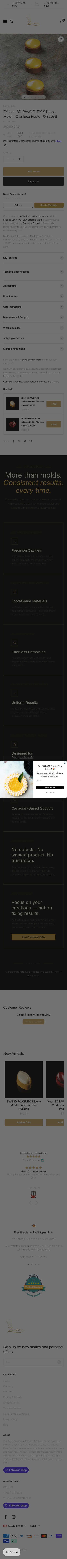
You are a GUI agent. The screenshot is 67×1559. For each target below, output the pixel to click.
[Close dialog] (65, 763)
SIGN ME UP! (50, 788)
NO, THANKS (50, 792)
